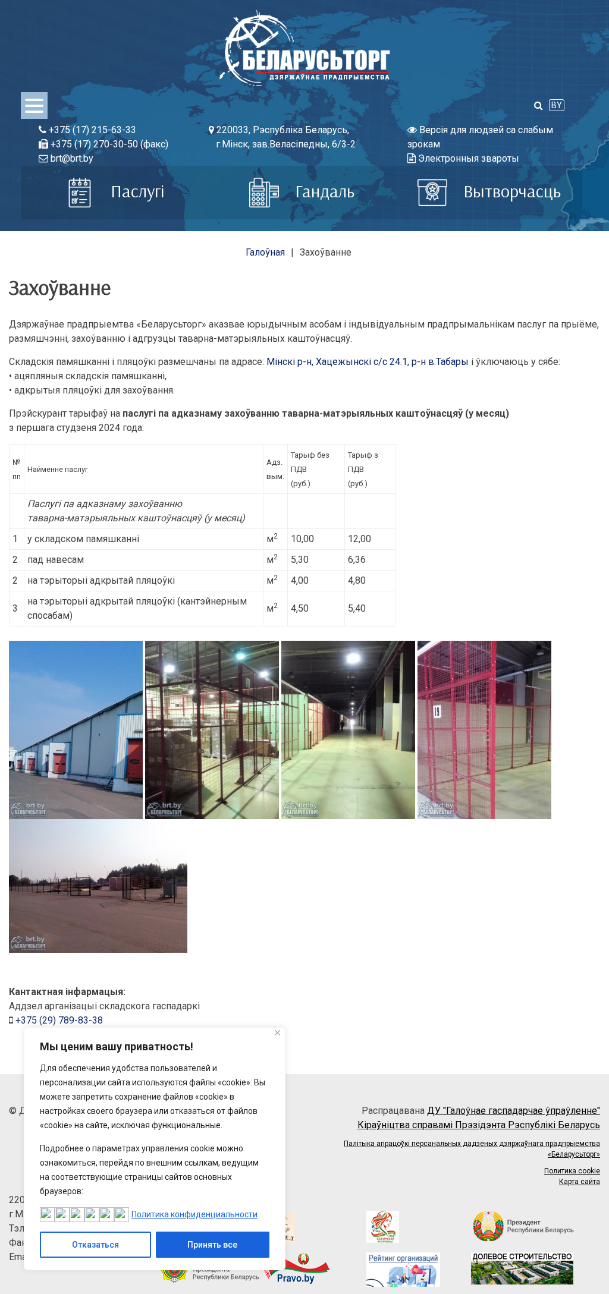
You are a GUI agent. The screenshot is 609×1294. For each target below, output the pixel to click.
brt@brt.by (70, 158)
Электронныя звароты (467, 158)
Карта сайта (579, 1181)
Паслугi (135, 191)
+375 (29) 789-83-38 (59, 1020)
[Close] (277, 1032)
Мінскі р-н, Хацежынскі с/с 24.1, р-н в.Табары (367, 361)
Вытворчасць (510, 191)
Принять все (212, 1244)
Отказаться (95, 1244)
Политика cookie (572, 1171)
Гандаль (322, 191)
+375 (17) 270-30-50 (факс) (108, 144)
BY (556, 105)
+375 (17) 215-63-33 (91, 130)
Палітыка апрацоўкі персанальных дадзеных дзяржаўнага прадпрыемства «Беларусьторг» (472, 1148)
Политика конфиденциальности (194, 1214)
